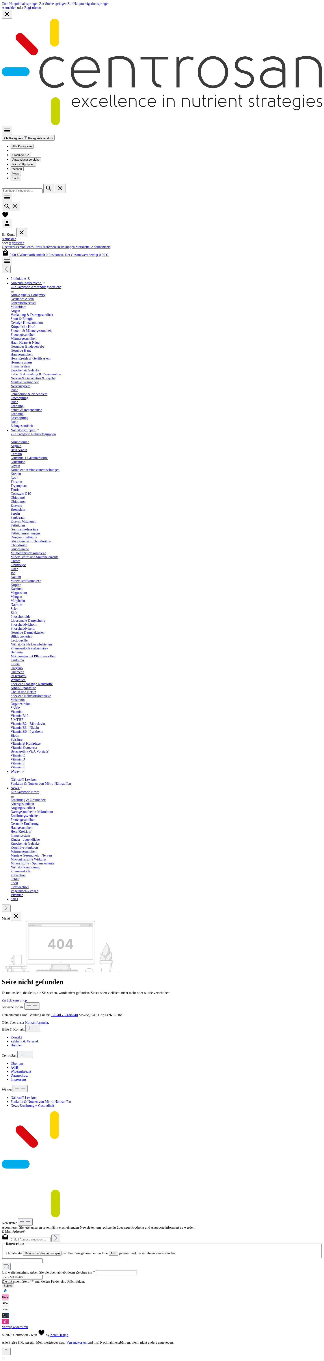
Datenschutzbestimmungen (42, 1253)
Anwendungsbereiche (25, 159)
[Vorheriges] (6, 269)
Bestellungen (66, 247)
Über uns (17, 1063)
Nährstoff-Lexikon (24, 1098)
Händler (16, 1045)
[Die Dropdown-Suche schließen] (60, 188)
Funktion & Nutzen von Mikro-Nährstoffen (41, 1101)
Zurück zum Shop (14, 1000)
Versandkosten (76, 1342)
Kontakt (16, 1037)
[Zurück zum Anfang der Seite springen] (6, 1351)
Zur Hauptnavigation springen (88, 4)
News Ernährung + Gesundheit (32, 1105)
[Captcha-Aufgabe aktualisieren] (6, 1266)
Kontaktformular (36, 1022)
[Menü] (7, 130)
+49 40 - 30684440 (64, 1015)
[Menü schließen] (21, 232)
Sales (16, 178)
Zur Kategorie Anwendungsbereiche (36, 287)
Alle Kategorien (22, 146)
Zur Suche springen (53, 4)
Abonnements (100, 247)
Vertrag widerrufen (15, 1327)
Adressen (50, 247)
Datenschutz (19, 1075)
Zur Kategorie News (25, 792)
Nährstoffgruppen (23, 164)
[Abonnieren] (55, 1238)
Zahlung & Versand (24, 1041)
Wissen (17, 169)
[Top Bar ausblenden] (7, 14)
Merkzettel (83, 247)
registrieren (16, 243)
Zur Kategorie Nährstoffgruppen (33, 434)
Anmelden (9, 7)
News (15, 173)
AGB (14, 1067)
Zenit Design (59, 1335)
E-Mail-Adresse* (14, 1231)
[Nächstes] (6, 908)
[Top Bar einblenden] (7, 261)
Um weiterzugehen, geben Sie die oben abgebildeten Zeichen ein (48, 1272)
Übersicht (9, 247)
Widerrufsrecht (21, 1071)
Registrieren (32, 7)
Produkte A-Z (20, 155)
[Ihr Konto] (7, 223)
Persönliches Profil (29, 247)
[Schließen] (3, 1358)
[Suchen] (48, 188)
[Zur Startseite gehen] (162, 124)
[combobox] (22, 190)
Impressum (18, 1079)
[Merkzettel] (5, 217)
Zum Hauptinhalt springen (20, 4)
